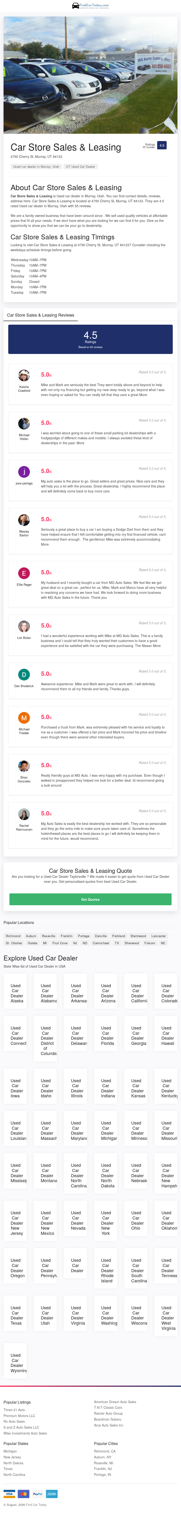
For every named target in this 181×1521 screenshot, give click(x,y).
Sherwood (132, 943)
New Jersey (12, 1457)
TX (117, 943)
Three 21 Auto (14, 1410)
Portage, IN (102, 1475)
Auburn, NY (102, 1457)
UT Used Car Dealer (80, 166)
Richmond (13, 936)
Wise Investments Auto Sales (25, 1433)
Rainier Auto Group (108, 1413)
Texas (8, 1469)
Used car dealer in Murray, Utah (36, 166)
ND (85, 943)
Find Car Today (36, 1504)
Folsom (149, 943)
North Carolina (14, 1475)
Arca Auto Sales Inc (108, 1425)
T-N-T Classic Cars (108, 1407)
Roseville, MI (103, 1463)
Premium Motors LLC (19, 1416)
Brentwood (138, 936)
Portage (83, 936)
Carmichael (101, 943)
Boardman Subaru (107, 1419)
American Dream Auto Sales (115, 1402)
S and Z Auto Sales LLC (21, 1427)
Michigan (10, 1451)
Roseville (48, 936)
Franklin (66, 936)
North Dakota (13, 1463)
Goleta (32, 943)
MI (45, 943)
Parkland (118, 936)
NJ (75, 943)
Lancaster (159, 936)
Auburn (31, 936)
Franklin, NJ (103, 1469)
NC (163, 943)
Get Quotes (90, 899)
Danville (101, 936)
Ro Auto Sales (14, 1421)
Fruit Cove (60, 943)
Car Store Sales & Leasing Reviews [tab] (40, 315)
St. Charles (14, 943)
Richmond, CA (104, 1451)
